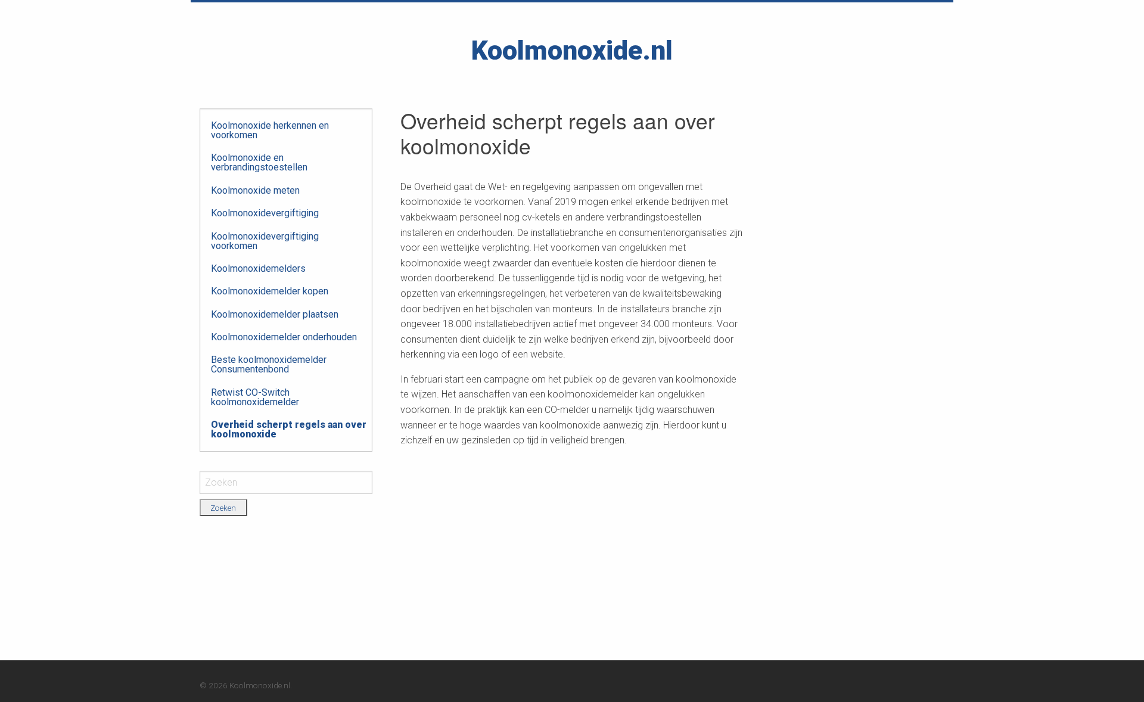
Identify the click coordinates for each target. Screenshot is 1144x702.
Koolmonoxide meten (255, 190)
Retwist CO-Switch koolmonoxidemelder (255, 397)
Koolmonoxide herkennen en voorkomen (270, 130)
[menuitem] (288, 130)
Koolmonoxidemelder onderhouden (284, 337)
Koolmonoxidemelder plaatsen (274, 314)
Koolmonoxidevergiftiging (265, 213)
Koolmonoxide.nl (572, 50)
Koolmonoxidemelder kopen (269, 291)
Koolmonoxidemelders (258, 268)
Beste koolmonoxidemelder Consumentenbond (269, 364)
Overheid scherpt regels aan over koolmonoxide (288, 429)
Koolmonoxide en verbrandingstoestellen (259, 162)
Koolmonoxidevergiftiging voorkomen (265, 241)
